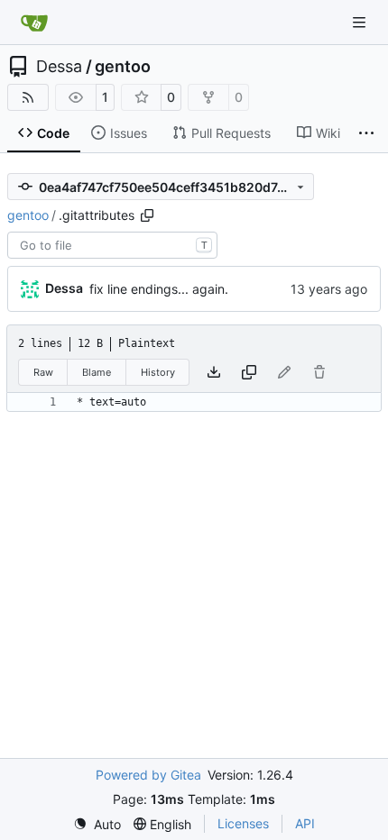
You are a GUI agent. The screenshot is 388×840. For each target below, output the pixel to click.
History (158, 372)
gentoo (123, 67)
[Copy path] (147, 215)
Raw (43, 372)
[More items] (366, 133)
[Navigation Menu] (361, 22)
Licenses (243, 823)
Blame (96, 372)
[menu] (97, 824)
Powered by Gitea (148, 774)
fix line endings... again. (158, 289)
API (305, 823)
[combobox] (112, 245)
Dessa (59, 67)
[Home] (34, 22)
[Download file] (213, 372)
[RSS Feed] (28, 97)
